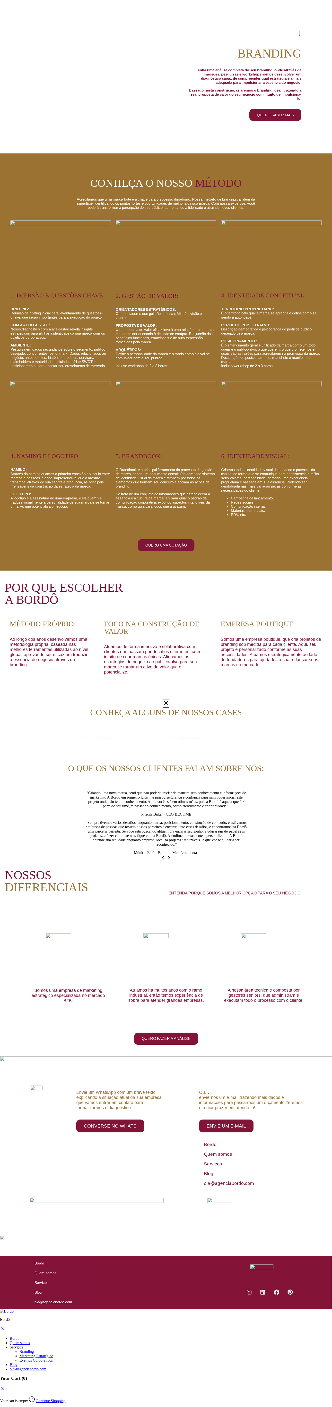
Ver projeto (92, 747)
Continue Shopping (51, 1401)
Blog (208, 1173)
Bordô (210, 1144)
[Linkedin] (263, 1292)
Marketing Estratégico (36, 1356)
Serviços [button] (16, 1347)
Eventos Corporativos (36, 1360)
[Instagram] (249, 1292)
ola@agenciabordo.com (229, 1183)
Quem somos (218, 1154)
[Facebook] (276, 1292)
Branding (26, 1351)
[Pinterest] (290, 1292)
